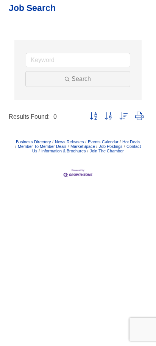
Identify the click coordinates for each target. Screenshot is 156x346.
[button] (93, 116)
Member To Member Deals (42, 146)
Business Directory (33, 142)
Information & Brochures (63, 151)
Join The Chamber (107, 151)
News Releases (69, 142)
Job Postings (111, 146)
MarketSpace (82, 146)
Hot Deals (131, 142)
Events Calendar (103, 142)
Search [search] (81, 79)
